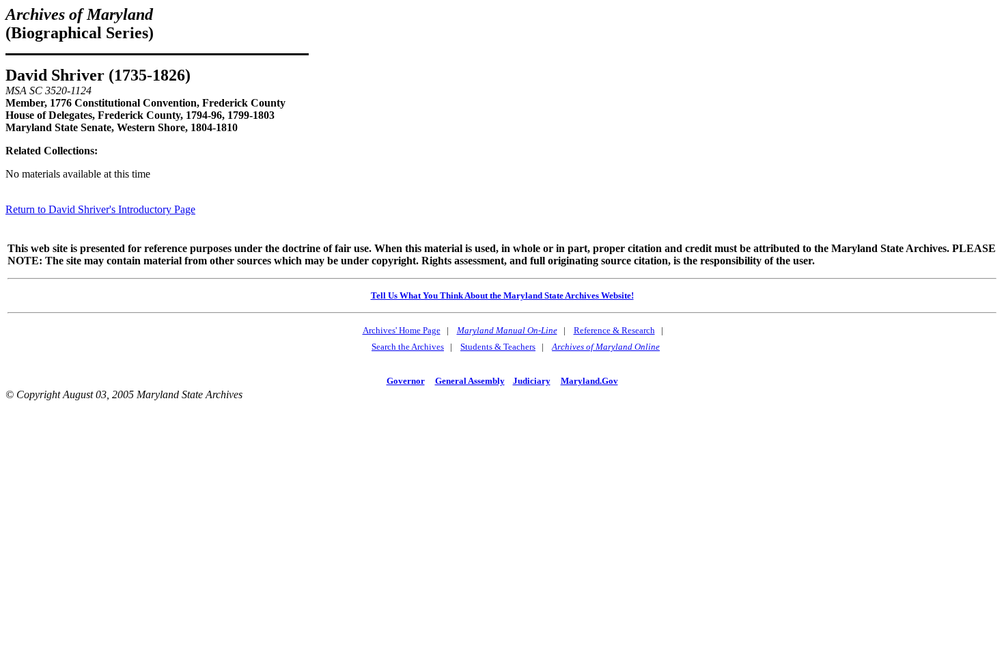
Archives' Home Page (402, 330)
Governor (406, 381)
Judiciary (531, 381)
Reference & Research (614, 330)
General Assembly (470, 381)
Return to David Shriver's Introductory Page (100, 209)
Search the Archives (408, 347)
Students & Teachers (497, 347)
